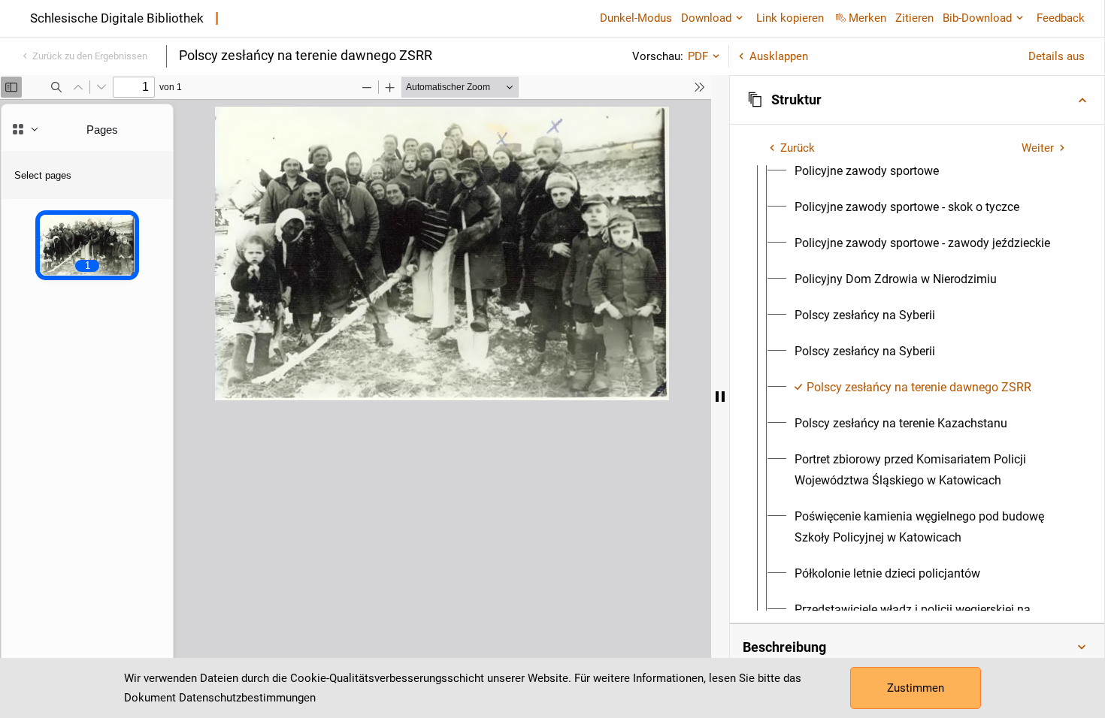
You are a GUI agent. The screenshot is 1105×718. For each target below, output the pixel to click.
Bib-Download (977, 18)
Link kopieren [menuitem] (790, 18)
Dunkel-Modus (636, 18)
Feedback (1061, 18)
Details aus (1056, 56)
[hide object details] (720, 396)
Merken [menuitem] (867, 18)
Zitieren (914, 18)
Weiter (1038, 148)
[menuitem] (867, 171)
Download (706, 18)
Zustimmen (915, 688)
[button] (917, 100)
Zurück (797, 148)
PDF (698, 56)
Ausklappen (778, 56)
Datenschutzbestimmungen (247, 697)
